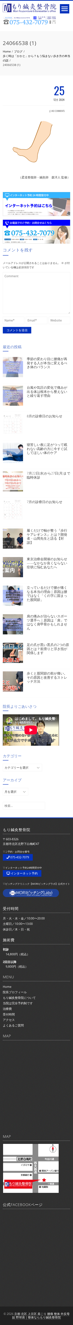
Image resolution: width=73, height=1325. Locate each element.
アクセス (9, 1020)
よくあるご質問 (13, 1025)
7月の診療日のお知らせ (44, 502)
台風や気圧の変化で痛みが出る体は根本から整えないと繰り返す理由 (47, 391)
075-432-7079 (19, 857)
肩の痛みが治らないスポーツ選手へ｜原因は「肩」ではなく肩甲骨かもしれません (47, 622)
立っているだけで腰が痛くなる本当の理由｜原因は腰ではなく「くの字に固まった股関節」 (47, 593)
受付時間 (9, 1014)
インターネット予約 (24, 873)
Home (7, 987)
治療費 (7, 1009)
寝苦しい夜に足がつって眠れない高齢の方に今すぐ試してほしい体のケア (47, 448)
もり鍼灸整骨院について (19, 998)
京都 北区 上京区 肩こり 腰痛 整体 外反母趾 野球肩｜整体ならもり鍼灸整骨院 (41, 1315)
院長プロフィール (15, 992)
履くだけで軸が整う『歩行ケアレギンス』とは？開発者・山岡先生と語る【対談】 (47, 536)
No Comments (58, 110)
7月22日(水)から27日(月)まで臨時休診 (48, 475)
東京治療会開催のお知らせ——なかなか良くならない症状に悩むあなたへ (47, 563)
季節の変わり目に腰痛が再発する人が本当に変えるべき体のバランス (47, 363)
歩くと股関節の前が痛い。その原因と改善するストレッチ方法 (47, 677)
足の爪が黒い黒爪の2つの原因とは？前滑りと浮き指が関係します (48, 648)
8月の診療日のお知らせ (44, 416)
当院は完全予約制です (18, 1003)
